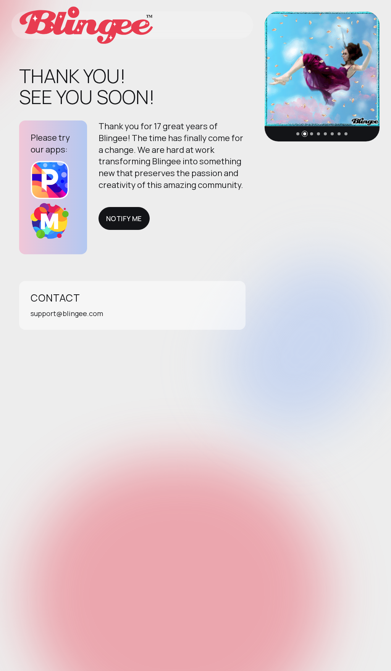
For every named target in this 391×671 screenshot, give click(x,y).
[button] (297, 133)
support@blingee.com (67, 313)
